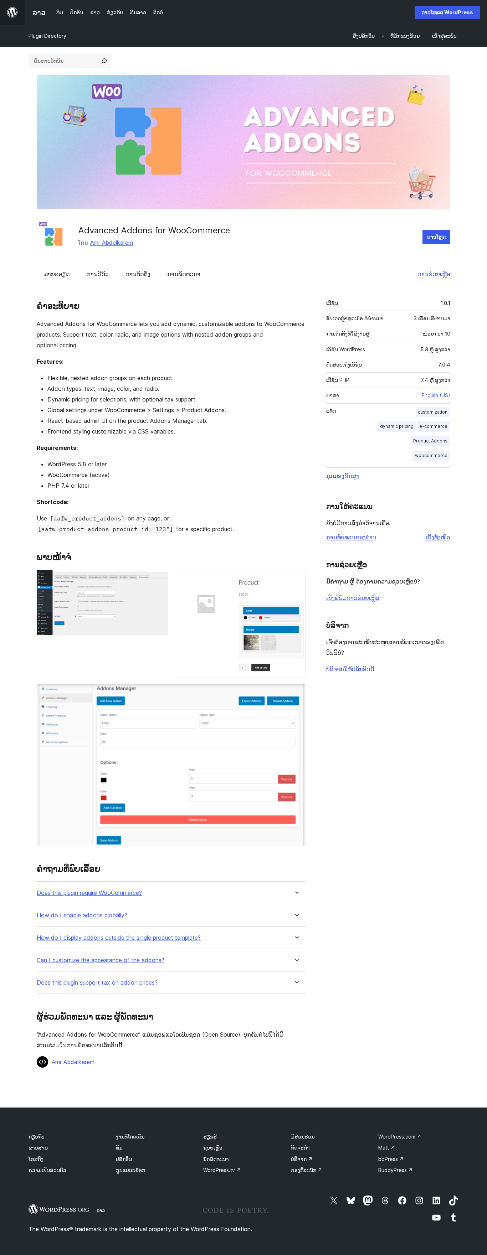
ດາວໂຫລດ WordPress (447, 12)
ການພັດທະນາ (183, 274)
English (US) (436, 395)
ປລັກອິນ (124, 1159)
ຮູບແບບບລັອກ (130, 1170)
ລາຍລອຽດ (57, 274)
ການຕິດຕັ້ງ (137, 274)
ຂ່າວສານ (38, 1148)
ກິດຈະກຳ (300, 1148)
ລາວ (101, 1210)
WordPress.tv (222, 1170)
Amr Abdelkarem (111, 242)
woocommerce (431, 455)
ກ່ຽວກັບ (37, 1137)
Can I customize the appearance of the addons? (100, 960)
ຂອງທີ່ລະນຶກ (306, 1170)
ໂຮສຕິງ (36, 1159)
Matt (386, 1148)
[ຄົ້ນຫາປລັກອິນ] (104, 61)
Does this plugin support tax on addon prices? (97, 982)
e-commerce (433, 426)
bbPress (391, 1159)
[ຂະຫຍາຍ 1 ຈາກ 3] (158, 579)
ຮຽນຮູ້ (210, 1137)
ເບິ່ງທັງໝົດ (438, 537)
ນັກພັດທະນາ (216, 1159)
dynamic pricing (397, 426)
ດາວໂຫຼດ (436, 237)
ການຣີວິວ (98, 274)
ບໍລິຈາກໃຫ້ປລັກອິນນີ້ (350, 669)
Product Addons (430, 441)
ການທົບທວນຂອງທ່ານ (351, 537)
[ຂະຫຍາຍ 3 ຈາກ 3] (295, 693)
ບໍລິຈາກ (302, 1159)
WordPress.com (399, 1137)
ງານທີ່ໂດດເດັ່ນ (130, 1137)
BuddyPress (395, 1170)
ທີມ (119, 1148)
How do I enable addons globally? (82, 915)
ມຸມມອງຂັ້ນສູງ (342, 475)
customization (432, 412)
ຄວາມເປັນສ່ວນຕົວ (47, 1170)
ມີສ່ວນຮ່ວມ (303, 1137)
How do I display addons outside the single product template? (119, 937)
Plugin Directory (47, 36)
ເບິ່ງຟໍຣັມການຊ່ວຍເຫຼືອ (352, 597)
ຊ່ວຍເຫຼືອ (212, 1148)
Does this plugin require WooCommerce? (89, 893)
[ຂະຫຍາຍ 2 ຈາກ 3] (295, 579)
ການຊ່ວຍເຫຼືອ (433, 274)
